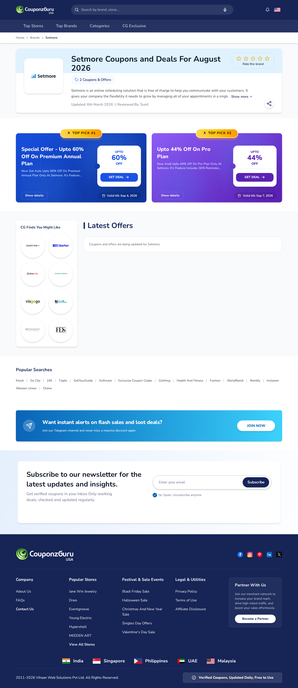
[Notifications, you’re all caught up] (267, 10)
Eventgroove (79, 609)
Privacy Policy (186, 591)
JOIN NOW (256, 425)
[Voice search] (225, 10)
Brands (35, 37)
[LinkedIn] (269, 554)
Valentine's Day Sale (138, 632)
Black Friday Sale (135, 591)
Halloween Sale (135, 600)
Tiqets (63, 380)
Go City (35, 380)
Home (20, 37)
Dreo (73, 600)
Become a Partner (255, 619)
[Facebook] (240, 554)
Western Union (26, 388)
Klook (20, 380)
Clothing (164, 380)
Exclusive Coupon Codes (135, 380)
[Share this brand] (269, 103)
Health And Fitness (190, 380)
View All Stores (82, 644)
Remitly (255, 380)
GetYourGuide (83, 380)
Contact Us (25, 609)
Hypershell (78, 626)
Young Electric (80, 618)
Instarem (273, 380)
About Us (23, 591)
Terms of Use (186, 600)
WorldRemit (235, 380)
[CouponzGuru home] (35, 9)
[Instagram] (250, 554)
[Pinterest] (260, 554)
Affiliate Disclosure (190, 609)
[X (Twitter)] (279, 554)
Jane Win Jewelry (83, 591)
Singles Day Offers (137, 623)
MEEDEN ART (80, 635)
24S (49, 380)
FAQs (20, 600)
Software (105, 380)
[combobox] (149, 9)
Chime (47, 388)
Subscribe (255, 482)
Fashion (215, 380)
